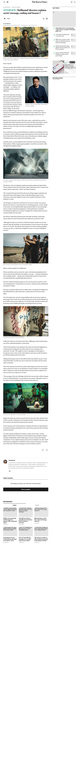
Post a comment (25, 489)
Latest (14, 505)
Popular (37, 505)
